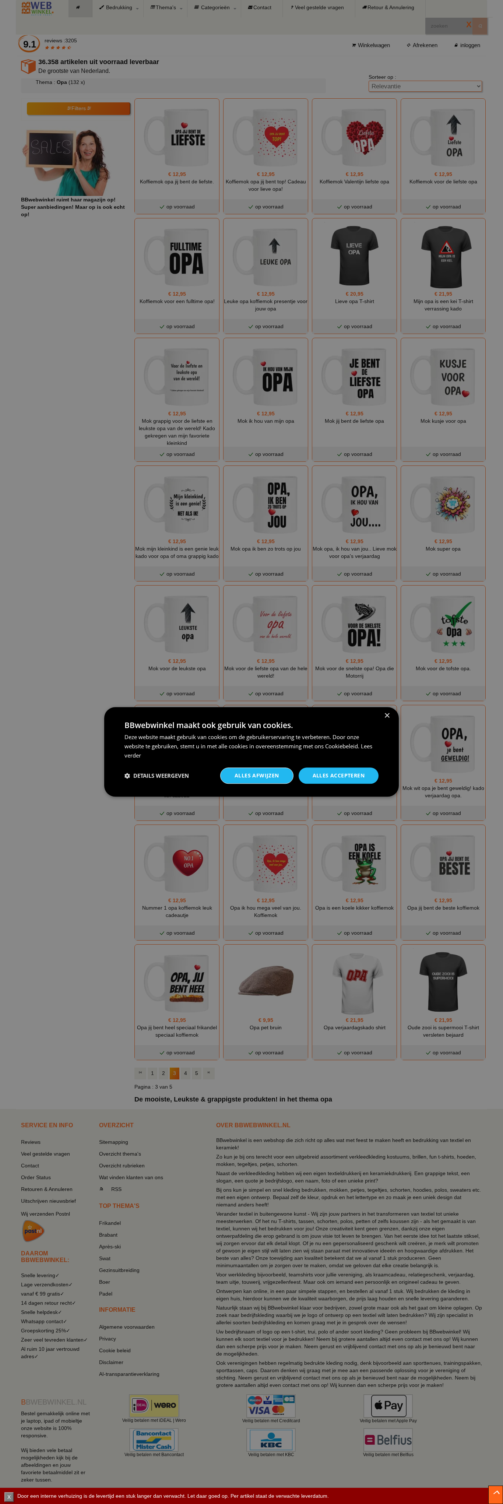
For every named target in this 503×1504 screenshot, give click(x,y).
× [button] (387, 715)
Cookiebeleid (341, 746)
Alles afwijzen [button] (257, 775)
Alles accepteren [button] (339, 775)
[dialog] (251, 752)
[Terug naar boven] (495, 1495)
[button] (156, 775)
